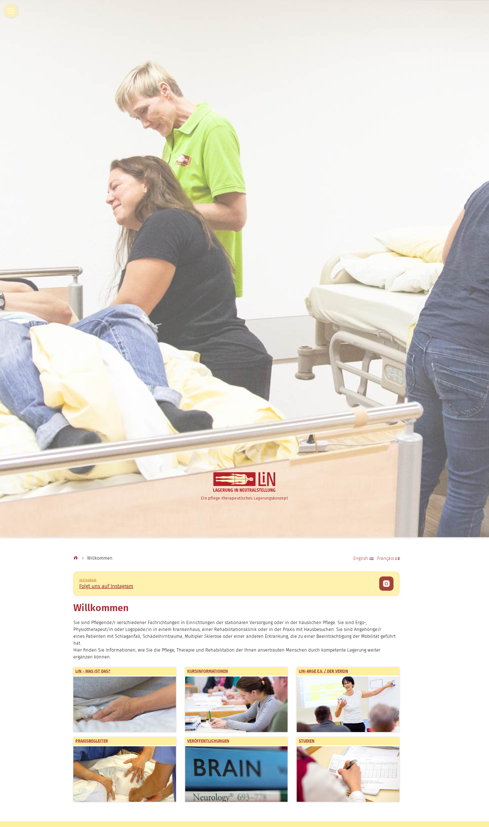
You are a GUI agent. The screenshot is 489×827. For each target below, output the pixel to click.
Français (385, 558)
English (361, 558)
